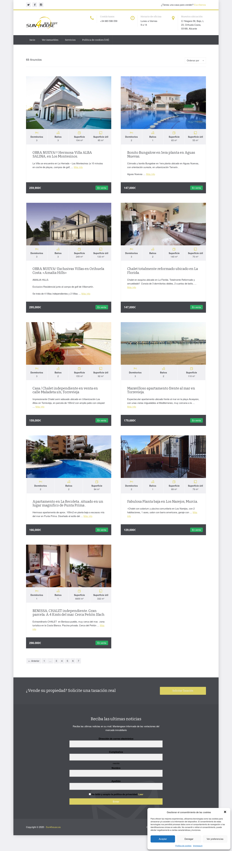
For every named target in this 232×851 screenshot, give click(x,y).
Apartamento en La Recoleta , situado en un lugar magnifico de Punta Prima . (68, 503)
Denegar (188, 838)
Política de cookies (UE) (95, 39)
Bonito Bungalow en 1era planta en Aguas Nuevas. (161, 154)
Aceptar (163, 838)
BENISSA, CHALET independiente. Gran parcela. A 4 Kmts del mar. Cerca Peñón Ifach (68, 613)
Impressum (197, 845)
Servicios (70, 39)
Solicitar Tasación (183, 690)
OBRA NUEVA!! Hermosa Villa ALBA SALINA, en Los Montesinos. (62, 154)
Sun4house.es (53, 827)
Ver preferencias (215, 838)
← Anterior (33, 660)
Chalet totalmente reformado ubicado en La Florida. (162, 271)
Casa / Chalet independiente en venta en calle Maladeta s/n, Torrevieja (65, 390)
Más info (78, 167)
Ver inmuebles (50, 39)
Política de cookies (183, 845)
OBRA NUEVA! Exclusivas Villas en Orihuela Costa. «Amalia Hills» (68, 271)
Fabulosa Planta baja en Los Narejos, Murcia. (162, 501)
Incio (32, 39)
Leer (140, 794)
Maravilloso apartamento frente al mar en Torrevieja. (161, 390)
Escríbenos (200, 4)
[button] (225, 812)
